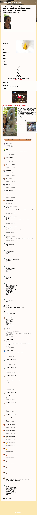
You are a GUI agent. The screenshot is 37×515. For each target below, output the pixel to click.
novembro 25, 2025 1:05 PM (10, 187)
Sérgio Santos (8, 305)
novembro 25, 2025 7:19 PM (10, 203)
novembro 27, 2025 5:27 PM (10, 445)
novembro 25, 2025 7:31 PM (10, 213)
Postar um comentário (7, 498)
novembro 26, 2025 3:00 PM (10, 314)
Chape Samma (8, 200)
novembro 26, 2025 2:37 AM (10, 308)
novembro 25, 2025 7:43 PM (10, 296)
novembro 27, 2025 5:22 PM (10, 399)
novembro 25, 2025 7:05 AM (10, 167)
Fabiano (7, 477)
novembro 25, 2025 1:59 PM (10, 197)
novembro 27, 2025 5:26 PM (10, 427)
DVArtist (7, 184)
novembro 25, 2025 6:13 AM (10, 161)
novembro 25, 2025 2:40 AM (10, 154)
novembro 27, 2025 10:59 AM (10, 356)
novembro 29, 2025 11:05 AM (10, 482)
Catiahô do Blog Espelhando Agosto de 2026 (12, 2)
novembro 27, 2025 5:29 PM (10, 469)
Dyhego (7, 149)
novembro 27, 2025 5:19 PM (10, 372)
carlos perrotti (8, 178)
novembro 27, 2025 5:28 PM (10, 457)
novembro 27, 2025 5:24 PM (10, 421)
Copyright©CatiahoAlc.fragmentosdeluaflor (18, 78)
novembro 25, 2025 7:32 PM (10, 223)
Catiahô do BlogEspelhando (10, 206)
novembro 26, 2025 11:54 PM (10, 336)
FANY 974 (7, 328)
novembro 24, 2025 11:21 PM (10, 146)
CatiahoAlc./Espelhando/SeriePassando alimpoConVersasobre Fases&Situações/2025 (18, 139)
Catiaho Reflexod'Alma (9, 317)
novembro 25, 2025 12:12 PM (10, 181)
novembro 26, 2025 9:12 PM (10, 325)
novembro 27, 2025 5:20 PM (10, 389)
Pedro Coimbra (8, 143)
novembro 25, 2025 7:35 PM (10, 240)
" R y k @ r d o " (8, 350)
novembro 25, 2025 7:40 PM (10, 280)
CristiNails (7, 311)
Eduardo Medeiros (9, 339)
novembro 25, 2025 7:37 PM (10, 263)
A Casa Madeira (8, 190)
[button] (33, 6)
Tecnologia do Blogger (19, 512)
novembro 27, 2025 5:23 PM (10, 411)
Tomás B (7, 170)
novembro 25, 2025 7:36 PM (10, 255)
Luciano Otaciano (9, 157)
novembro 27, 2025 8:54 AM (10, 347)
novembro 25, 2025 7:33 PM (10, 232)
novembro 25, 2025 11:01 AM (10, 175)
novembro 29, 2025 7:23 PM (10, 496)
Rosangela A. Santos (9, 164)
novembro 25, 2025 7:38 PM (10, 273)
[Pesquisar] (35, 2)
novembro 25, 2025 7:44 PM (10, 303)
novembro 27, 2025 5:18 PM (10, 364)
